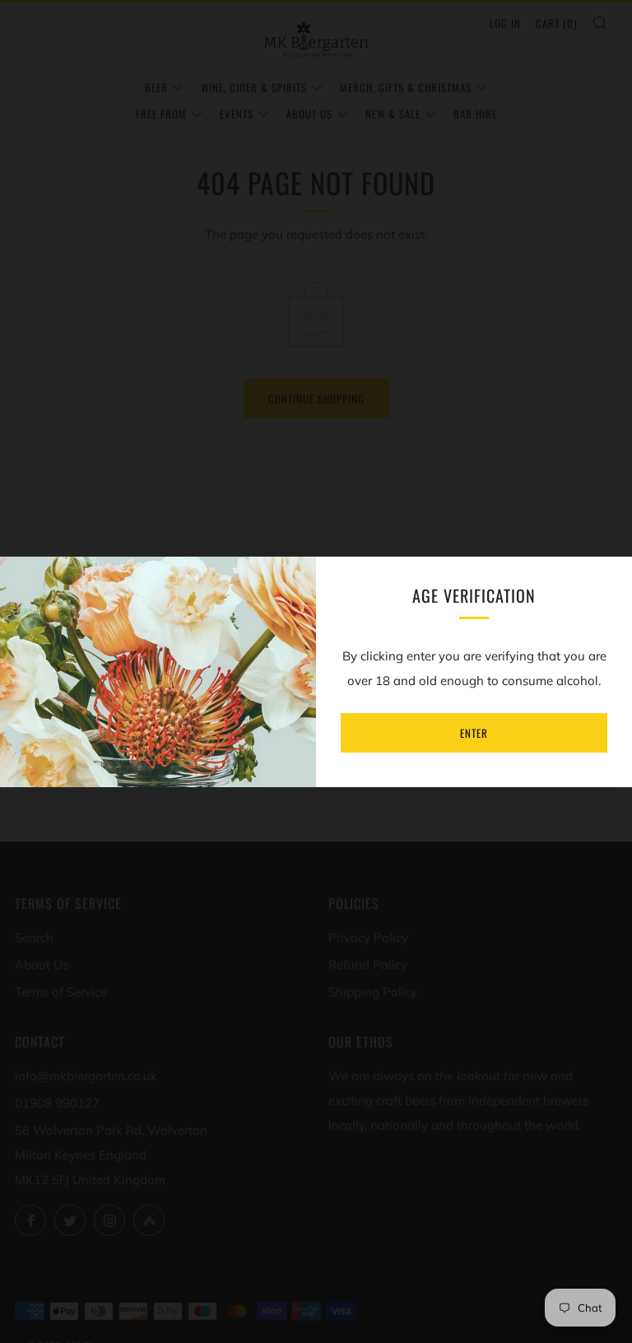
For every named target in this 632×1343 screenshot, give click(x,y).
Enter (474, 733)
